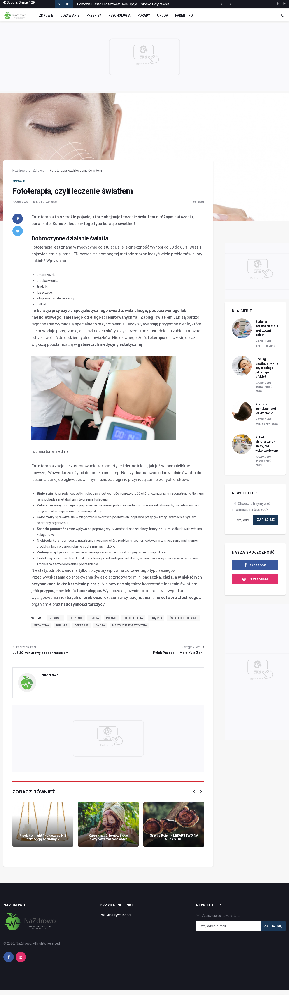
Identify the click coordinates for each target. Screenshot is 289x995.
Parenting (184, 15)
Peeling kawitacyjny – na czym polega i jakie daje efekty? (266, 367)
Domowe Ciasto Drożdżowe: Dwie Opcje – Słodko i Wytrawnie (123, 4)
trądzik (156, 618)
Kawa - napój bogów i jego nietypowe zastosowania (108, 837)
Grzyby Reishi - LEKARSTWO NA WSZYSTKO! (174, 837)
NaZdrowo (19, 170)
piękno (111, 618)
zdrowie (56, 618)
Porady (144, 15)
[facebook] (277, 3)
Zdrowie (46, 15)
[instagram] (284, 3)
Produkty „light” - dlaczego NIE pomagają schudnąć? (42, 837)
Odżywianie (69, 15)
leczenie (75, 618)
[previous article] (230, 4)
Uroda (162, 15)
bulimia (62, 625)
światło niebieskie (183, 618)
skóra (100, 625)
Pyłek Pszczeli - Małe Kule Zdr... (178, 653)
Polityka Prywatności (115, 915)
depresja (82, 625)
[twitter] (17, 231)
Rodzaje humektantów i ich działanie (265, 408)
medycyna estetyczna (129, 625)
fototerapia (133, 618)
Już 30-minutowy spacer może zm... (41, 653)
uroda (94, 618)
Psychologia (119, 15)
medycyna (41, 625)
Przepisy (93, 15)
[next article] (222, 4)
